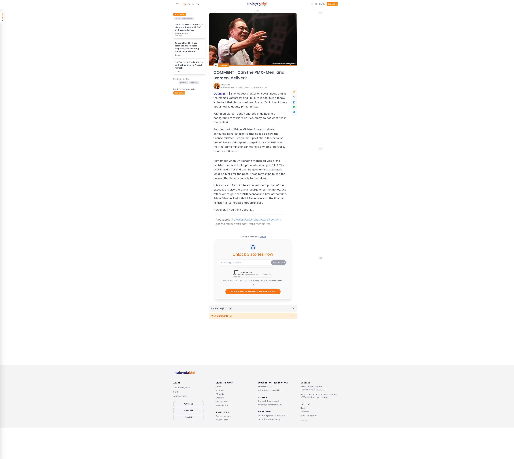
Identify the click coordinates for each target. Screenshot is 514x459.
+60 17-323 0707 (266, 386)
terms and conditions (274, 280)
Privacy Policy (222, 419)
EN (185, 4)
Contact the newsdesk (268, 401)
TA (198, 4)
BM (189, 4)
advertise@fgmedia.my (269, 419)
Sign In (322, 4)
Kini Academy (222, 401)
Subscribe (332, 4)
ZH (193, 4)
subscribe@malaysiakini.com (271, 390)
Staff (175, 392)
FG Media (220, 394)
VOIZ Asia (220, 390)
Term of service (223, 416)
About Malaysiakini (181, 387)
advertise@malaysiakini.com (271, 415)
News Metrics (222, 405)
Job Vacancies (180, 396)
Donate (188, 417)
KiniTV (218, 386)
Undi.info (220, 397)
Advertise (188, 403)
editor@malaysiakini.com (270, 404)
